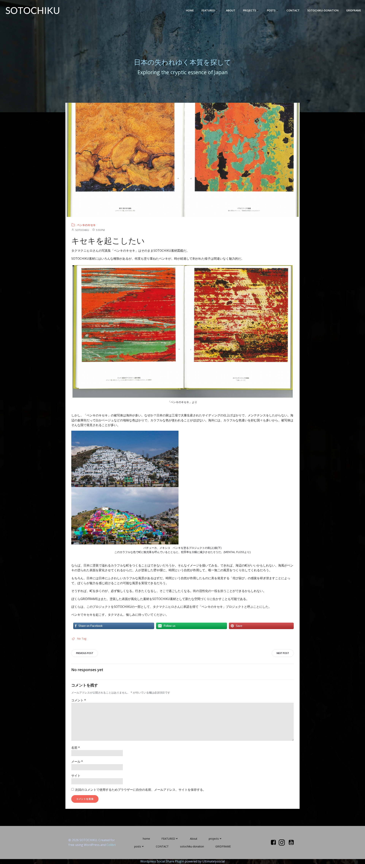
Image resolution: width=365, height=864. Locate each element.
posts (271, 10)
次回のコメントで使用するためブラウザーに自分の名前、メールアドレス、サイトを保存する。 (140, 790)
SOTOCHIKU (82, 230)
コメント (78, 700)
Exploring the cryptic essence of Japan (182, 72)
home (190, 10)
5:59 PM (100, 230)
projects (249, 10)
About (230, 10)
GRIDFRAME (353, 10)
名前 (75, 747)
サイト (75, 775)
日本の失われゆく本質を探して (182, 62)
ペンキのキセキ (86, 225)
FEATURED (208, 10)
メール (77, 761)
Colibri (111, 845)
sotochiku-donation (323, 10)
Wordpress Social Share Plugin (162, 861)
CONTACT (293, 10)
